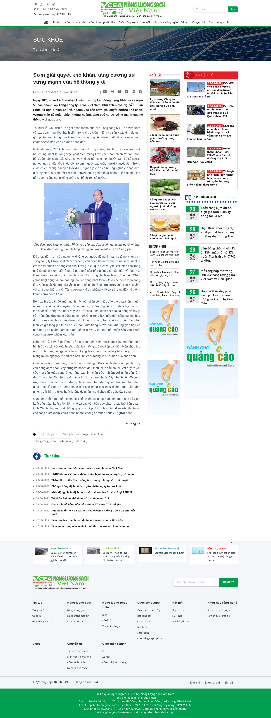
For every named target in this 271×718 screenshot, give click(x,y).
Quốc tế (36, 615)
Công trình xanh (76, 662)
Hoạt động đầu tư (61, 548)
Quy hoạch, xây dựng (148, 610)
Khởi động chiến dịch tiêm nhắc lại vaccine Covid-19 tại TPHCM (91, 492)
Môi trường (143, 627)
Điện (104, 614)
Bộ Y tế (80, 441)
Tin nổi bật (154, 75)
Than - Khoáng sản (112, 626)
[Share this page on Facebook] (140, 91)
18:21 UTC (66, 9)
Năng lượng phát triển (101, 22)
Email (229, 682)
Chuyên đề (198, 22)
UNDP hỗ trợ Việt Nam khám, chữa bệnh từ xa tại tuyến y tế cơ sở (92, 474)
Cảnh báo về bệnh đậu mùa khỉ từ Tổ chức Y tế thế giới (86, 504)
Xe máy (106, 656)
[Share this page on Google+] (119, 91)
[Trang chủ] (35, 4)
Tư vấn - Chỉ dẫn (112, 548)
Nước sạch (143, 632)
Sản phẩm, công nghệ (167, 548)
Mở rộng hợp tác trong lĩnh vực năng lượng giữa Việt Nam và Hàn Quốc (218, 275)
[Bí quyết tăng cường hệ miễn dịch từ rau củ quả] (165, 155)
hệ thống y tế (49, 434)
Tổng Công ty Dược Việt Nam (53, 441)
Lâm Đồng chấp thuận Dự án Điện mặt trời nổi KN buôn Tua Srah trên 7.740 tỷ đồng (218, 254)
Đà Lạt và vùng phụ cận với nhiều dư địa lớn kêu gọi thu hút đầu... (64, 556)
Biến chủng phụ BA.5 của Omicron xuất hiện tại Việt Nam (87, 468)
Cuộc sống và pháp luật (150, 638)
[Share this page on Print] (112, 91)
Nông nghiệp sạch (77, 668)
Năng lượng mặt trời (78, 615)
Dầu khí (106, 620)
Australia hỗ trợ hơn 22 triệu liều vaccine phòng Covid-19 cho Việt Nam (93, 512)
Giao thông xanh (219, 22)
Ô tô (104, 651)
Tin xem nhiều (157, 246)
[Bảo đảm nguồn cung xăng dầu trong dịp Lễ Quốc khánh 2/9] (196, 110)
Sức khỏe (177, 615)
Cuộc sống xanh (128, 22)
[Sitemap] (41, 4)
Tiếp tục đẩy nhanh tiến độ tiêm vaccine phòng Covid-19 (87, 519)
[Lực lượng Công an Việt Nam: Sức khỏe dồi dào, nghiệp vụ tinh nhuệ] (165, 87)
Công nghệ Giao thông (114, 662)
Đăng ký (228, 582)
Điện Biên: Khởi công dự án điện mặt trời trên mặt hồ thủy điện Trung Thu (218, 232)
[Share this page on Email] (105, 91)
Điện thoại (212, 682)
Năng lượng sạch (75, 22)
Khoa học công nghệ (165, 22)
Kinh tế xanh (179, 610)
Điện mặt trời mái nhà (79, 656)
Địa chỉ (195, 682)
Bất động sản (144, 615)
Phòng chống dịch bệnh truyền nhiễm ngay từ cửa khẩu (86, 486)
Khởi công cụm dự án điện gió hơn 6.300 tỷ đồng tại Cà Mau (216, 212)
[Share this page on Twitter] (126, 91)
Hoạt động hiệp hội (42, 621)
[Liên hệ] (48, 4)
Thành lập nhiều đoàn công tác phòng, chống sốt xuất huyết (90, 480)
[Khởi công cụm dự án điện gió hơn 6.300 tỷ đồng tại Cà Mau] (198, 553)
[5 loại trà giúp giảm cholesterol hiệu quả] (165, 223)
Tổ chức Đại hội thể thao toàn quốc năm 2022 (80, 498)
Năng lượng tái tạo (77, 621)
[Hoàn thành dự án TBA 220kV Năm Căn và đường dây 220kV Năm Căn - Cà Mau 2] (196, 152)
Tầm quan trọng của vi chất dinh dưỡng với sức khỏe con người (92, 526)
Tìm (233, 9)
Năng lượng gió (216, 548)
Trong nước (38, 610)
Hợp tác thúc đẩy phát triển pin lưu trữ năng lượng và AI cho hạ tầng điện (217, 297)
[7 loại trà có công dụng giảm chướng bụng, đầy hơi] (165, 122)
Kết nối (146, 22)
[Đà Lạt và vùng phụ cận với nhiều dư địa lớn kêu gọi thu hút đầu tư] (41, 553)
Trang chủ (40, 50)
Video (184, 22)
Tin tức (57, 22)
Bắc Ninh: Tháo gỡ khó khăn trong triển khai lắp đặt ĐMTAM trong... (116, 556)
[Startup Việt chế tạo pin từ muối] (145, 553)
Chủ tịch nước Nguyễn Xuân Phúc (83, 434)
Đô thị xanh (143, 621)
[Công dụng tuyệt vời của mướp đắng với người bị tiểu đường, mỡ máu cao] (165, 187)
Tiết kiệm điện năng (77, 651)
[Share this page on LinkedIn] (133, 91)
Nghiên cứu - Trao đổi (218, 615)
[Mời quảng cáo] (53, 4)
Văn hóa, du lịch (180, 621)
